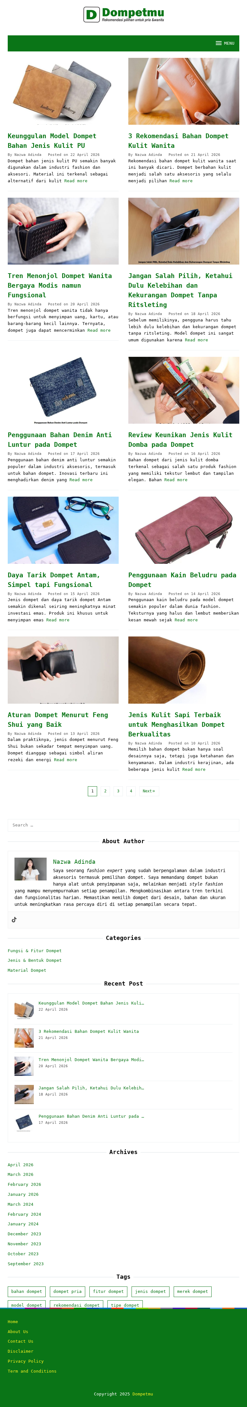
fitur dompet (108, 1291)
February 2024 (24, 1214)
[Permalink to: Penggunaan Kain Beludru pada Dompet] (183, 530)
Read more (75, 180)
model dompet (26, 1305)
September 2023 (26, 1263)
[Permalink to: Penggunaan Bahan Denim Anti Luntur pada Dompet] (63, 390)
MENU (229, 43)
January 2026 (23, 1194)
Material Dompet (27, 970)
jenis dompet (150, 1291)
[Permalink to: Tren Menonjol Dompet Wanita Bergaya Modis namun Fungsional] (63, 231)
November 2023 (24, 1243)
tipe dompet (125, 1305)
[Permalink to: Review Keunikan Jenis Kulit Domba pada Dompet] (183, 390)
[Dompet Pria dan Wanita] (123, 14)
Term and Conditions (32, 1371)
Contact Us (20, 1341)
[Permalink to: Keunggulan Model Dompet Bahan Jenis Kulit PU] (63, 91)
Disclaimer (20, 1351)
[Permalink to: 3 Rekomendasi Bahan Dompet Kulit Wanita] (183, 91)
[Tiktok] (14, 920)
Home (13, 1321)
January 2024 (23, 1224)
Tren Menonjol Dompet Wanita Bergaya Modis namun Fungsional (60, 285)
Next (147, 791)
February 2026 (24, 1184)
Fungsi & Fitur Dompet (35, 950)
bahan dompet (26, 1291)
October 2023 (23, 1253)
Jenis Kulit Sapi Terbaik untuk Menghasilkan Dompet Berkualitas (176, 724)
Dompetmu (143, 1394)
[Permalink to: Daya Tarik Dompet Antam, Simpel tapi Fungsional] (63, 530)
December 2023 (24, 1233)
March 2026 (20, 1174)
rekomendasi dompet (76, 1305)
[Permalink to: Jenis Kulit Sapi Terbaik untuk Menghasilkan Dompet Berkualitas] (183, 669)
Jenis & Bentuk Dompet (35, 960)
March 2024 (20, 1204)
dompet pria (67, 1291)
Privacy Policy (26, 1361)
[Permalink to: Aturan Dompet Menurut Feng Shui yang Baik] (63, 669)
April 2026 (20, 1164)
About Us (18, 1331)
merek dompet (192, 1291)
